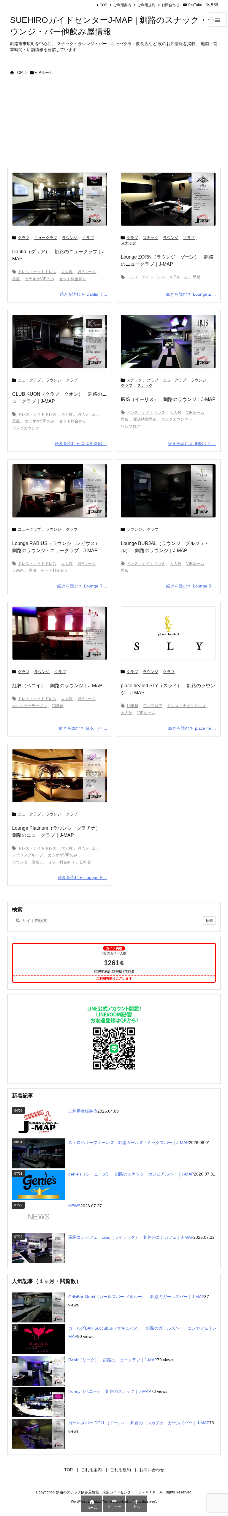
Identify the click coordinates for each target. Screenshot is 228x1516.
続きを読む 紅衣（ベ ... (83, 728)
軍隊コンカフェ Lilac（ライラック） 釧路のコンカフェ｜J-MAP (130, 1237)
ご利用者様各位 (82, 1111)
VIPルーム (86, 272)
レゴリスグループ (27, 855)
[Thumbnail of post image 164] (59, 775)
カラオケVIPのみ (39, 279)
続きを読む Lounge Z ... (191, 294)
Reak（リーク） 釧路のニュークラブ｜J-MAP (112, 1359)
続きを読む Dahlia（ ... (83, 294)
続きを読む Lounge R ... (82, 586)
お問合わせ (170, 5)
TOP (103, 5)
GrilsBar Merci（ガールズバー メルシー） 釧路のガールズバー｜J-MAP (136, 1296)
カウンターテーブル (29, 706)
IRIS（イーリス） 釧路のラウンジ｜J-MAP (168, 399)
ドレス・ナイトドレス (37, 272)
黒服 (16, 279)
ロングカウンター (27, 428)
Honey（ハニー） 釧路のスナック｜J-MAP (109, 1391)
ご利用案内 (122, 5)
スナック (150, 237)
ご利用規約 (146, 5)
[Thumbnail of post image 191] (168, 633)
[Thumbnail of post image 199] (168, 199)
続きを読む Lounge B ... (191, 586)
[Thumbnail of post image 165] (168, 491)
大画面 (18, 570)
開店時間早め (144, 419)
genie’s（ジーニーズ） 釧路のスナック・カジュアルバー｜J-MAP (131, 1174)
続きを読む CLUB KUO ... (81, 443)
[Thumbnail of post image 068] (59, 341)
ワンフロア (130, 426)
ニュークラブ (45, 237)
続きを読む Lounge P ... (82, 877)
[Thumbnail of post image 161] (59, 633)
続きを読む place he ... (192, 728)
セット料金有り (72, 279)
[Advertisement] (114, 122)
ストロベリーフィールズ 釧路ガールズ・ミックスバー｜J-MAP (128, 1142)
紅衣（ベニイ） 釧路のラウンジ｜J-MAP (57, 685)
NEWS (74, 1205)
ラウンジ (69, 237)
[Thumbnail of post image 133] (59, 199)
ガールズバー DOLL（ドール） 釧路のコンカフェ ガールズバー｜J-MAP (138, 1422)
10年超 (58, 706)
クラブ (23, 237)
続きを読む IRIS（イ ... (192, 443)
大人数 (67, 272)
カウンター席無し (27, 862)
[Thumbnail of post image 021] (59, 491)
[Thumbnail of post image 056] (168, 341)
